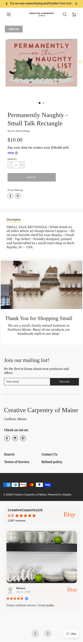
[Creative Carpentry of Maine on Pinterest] (23, 440)
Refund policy (52, 462)
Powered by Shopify (60, 494)
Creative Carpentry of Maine (41, 410)
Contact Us (49, 454)
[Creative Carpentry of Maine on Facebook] (7, 440)
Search (9, 454)
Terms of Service (16, 462)
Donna (20, 588)
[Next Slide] (80, 62)
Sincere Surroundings (19, 130)
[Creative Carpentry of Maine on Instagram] (15, 440)
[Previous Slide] (3, 62)
